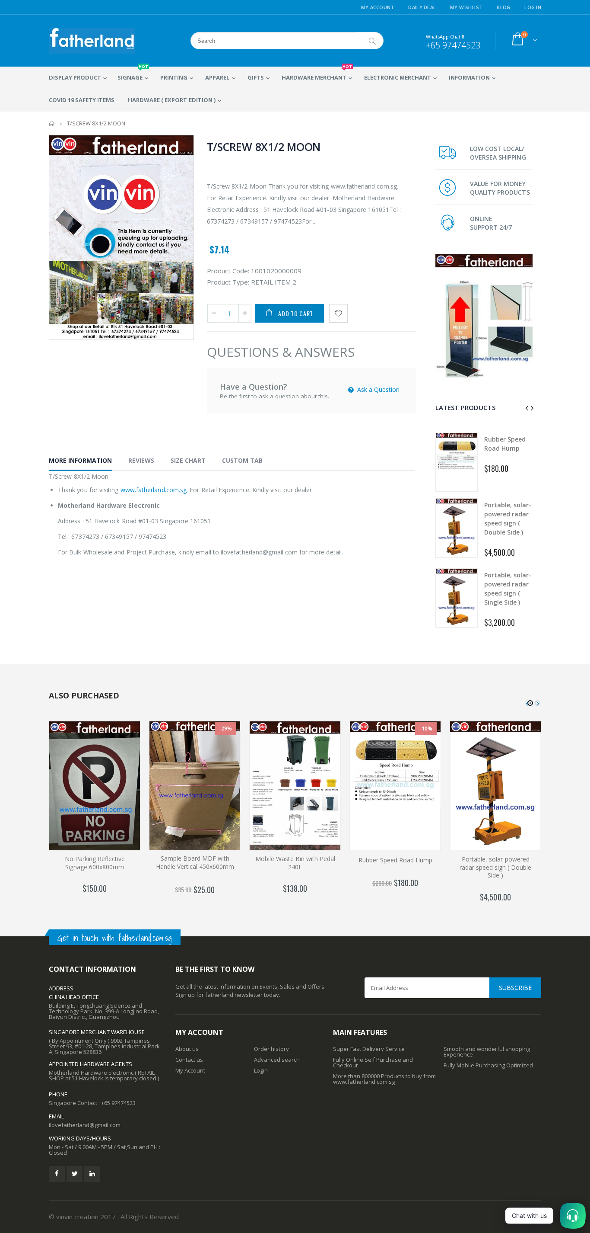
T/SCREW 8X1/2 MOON (264, 146)
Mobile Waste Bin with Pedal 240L (295, 863)
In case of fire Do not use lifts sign (507, 588)
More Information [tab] (80, 460)
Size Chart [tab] (188, 460)
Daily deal (422, 7)
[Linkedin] (92, 1174)
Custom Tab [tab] (242, 460)
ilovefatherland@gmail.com (85, 1125)
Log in (532, 7)
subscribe (515, 987)
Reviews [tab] (141, 460)
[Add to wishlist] (338, 313)
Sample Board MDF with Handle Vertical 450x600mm (195, 862)
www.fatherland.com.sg (154, 490)
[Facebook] (57, 1174)
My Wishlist (466, 7)
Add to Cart (295, 313)
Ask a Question (377, 389)
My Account (377, 7)
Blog (503, 7)
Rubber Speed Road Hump (395, 860)
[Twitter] (74, 1174)
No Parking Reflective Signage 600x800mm (95, 863)
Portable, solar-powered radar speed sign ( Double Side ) (495, 867)
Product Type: (228, 282)
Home (52, 123)
